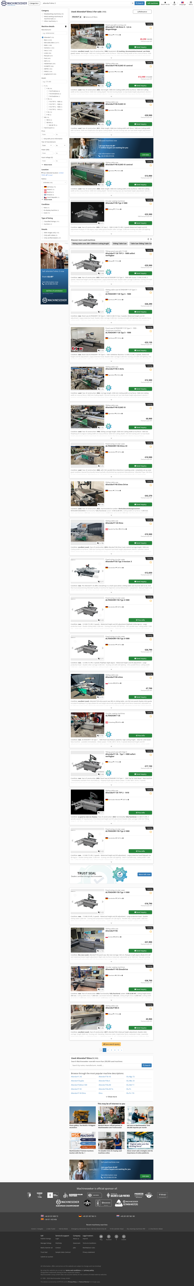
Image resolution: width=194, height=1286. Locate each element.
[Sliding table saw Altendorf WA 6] (87, 1017)
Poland (50, 189)
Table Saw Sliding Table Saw (141, 243)
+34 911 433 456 (51, 1219)
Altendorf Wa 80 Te (106, 1089)
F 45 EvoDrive (54, 96)
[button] (191, 3)
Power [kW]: (46, 150)
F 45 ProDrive (54, 91)
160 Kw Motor (63, 1229)
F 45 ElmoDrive (55, 94)
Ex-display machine (51, 210)
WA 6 (49, 120)
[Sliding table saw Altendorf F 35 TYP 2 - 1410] (87, 802)
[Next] (102, 36)
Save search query (112, 1044)
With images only (51, 233)
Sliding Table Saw (120, 243)
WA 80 (50, 122)
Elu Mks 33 (130, 1081)
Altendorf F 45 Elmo (78, 1093)
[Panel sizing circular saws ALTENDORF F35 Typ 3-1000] (87, 609)
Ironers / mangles (37, 1229)
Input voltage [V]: (47, 157)
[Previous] (72, 36)
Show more (112, 1097)
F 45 (49, 88)
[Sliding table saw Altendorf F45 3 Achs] (87, 378)
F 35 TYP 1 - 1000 (55, 104)
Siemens (49, 48)
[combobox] (54, 182)
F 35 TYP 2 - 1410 (55, 109)
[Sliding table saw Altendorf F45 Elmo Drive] (87, 493)
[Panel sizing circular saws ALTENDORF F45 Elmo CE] (87, 455)
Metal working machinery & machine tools (53, 18)
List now (145, 155)
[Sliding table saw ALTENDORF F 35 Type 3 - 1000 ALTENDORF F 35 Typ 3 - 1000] (87, 301)
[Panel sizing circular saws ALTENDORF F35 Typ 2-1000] (87, 840)
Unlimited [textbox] (48, 182)
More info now (144, 874)
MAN (48, 45)
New (46, 208)
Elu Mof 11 (130, 1085)
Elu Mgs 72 (131, 1077)
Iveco (48, 50)
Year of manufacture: (49, 142)
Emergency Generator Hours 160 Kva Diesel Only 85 (88, 1229)
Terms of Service (84, 1282)
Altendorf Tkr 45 (105, 1077)
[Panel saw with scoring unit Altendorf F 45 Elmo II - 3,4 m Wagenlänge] (87, 36)
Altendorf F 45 (76, 1089)
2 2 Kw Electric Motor (156, 1229)
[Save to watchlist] (150, 27)
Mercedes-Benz (51, 43)
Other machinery (51, 21)
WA (46, 117)
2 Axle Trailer (50, 1229)
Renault (48, 56)
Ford (47, 58)
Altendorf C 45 (76, 1077)
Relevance (143, 12)
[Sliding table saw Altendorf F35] (87, 940)
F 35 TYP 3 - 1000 (55, 102)
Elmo (101, 1093)
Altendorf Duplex (77, 1081)
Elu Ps (129, 1089)
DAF (47, 61)
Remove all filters (91, 17)
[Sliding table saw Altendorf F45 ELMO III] (87, 113)
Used (47, 213)
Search (140, 3)
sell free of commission (54, 291)
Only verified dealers (52, 238)
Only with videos (50, 235)
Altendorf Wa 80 (105, 1085)
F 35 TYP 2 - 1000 (55, 107)
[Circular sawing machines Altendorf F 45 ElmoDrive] (87, 978)
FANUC (48, 71)
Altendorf (49, 37)
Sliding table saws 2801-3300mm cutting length (90, 243)
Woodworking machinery (54, 14)
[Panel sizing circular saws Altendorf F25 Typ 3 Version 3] (87, 570)
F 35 (49, 99)
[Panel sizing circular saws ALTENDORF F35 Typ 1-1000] (87, 901)
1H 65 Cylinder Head (116, 1229)
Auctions (48, 224)
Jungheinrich (50, 74)
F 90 (49, 115)
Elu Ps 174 (130, 1093)
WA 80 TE (53, 125)
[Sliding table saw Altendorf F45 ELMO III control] (87, 74)
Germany (51, 187)
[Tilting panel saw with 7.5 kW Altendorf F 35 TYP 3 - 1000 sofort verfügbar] (87, 262)
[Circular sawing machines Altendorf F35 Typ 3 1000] (87, 212)
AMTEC (48, 69)
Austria (50, 192)
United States (52, 174)
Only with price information (53, 139)
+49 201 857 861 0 (89, 1216)
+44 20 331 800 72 (51, 1216)
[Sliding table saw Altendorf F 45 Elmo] (87, 532)
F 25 (49, 112)
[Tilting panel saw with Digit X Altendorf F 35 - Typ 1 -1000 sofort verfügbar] (87, 763)
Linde (47, 53)
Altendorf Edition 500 (79, 1085)
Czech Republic (53, 197)
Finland (50, 195)
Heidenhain (49, 64)
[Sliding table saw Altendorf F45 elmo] (87, 686)
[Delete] (133, 3)
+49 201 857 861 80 (127, 1216)
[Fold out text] (111, 57)
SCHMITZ (49, 66)
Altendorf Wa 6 (104, 1081)
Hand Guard (49, 128)
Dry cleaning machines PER (136, 1229)
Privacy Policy (72, 1282)
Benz (48, 40)
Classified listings (51, 221)
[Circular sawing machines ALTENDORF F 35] (87, 724)
